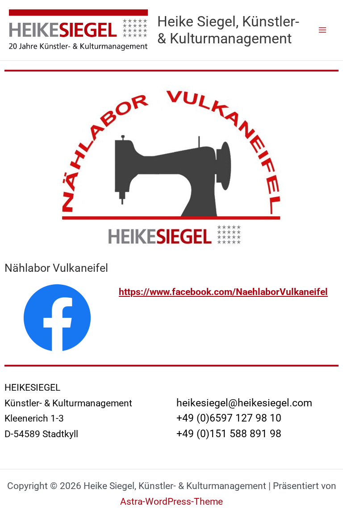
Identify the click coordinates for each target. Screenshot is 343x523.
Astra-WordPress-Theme (171, 501)
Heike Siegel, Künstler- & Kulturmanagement (228, 30)
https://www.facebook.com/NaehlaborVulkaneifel (223, 292)
